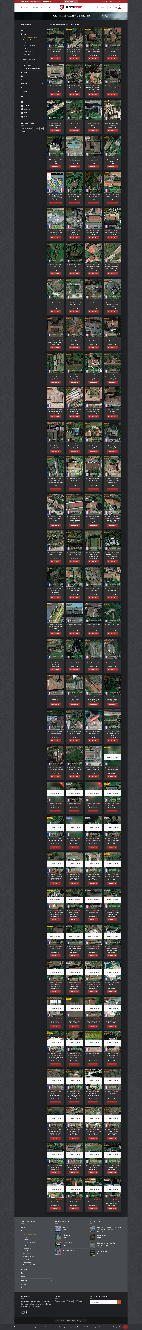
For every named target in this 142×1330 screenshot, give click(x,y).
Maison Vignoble (93, 160)
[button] (103, 7)
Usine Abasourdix (93, 699)
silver (25, 116)
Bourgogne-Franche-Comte (31, 40)
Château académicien (112, 769)
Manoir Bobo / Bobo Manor (112, 1056)
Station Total (112, 1093)
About (43, 7)
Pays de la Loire (27, 65)
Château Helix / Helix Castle (93, 877)
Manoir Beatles (74, 840)
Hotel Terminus (74, 627)
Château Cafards (74, 663)
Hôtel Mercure (93, 303)
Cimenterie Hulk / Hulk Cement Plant (112, 124)
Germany (24, 91)
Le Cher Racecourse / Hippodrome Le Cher (74, 303)
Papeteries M (74, 411)
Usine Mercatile (74, 699)
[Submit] (76, 1)
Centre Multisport (55, 733)
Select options (55, 203)
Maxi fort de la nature (74, 769)
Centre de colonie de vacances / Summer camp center (55, 482)
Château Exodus (55, 377)
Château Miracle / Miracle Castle (55, 985)
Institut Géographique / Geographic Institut (112, 267)
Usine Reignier (55, 1021)
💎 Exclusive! (35, 7)
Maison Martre (74, 590)
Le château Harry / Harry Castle (93, 124)
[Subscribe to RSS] (26, 1312)
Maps (23, 30)
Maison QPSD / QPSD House (55, 519)
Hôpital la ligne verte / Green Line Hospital (55, 124)
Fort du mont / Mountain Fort (55, 770)
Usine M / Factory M (93, 769)
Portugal (24, 72)
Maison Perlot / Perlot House (93, 267)
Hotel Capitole (55, 1167)
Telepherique (112, 446)
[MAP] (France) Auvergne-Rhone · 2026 (55, 197)
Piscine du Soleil (55, 1202)
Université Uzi (74, 232)
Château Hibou (55, 806)
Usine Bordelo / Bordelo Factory (112, 734)
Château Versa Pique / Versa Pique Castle (112, 913)
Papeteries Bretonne (55, 411)
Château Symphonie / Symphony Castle (74, 949)
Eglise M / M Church (93, 232)
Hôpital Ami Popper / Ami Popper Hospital (112, 1202)
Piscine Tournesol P (112, 1021)
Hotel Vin (93, 518)
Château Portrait (93, 1167)
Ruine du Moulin (112, 699)
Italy (22, 76)
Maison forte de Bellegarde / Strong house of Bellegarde (74, 1095)
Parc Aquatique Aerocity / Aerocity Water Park (93, 1132)
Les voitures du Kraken (112, 232)
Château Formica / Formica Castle (74, 985)
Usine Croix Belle (55, 446)
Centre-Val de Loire (29, 45)
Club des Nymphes (74, 160)
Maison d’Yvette (93, 912)
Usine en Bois (55, 699)
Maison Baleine (93, 627)
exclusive (27, 109)
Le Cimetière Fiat (74, 124)
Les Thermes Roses (55, 88)
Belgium (24, 83)
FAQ (107, 1)
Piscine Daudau (112, 627)
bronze (26, 102)
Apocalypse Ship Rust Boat (55, 627)
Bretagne (25, 43)
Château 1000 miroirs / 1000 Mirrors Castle (93, 88)
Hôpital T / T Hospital (112, 196)
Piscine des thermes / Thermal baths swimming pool (55, 1057)
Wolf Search (113, 1)
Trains (93, 1055)
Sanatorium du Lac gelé (112, 377)
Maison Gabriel (74, 806)
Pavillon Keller (93, 733)
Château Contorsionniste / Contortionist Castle (55, 913)
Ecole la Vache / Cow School (74, 1132)
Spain (23, 80)
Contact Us (112, 776)
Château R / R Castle (55, 554)
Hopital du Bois (74, 1202)
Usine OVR (93, 590)
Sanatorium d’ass (93, 1202)
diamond (26, 105)
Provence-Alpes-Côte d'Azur (31, 68)
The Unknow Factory (112, 663)
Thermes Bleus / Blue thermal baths (74, 1056)
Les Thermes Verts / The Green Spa (112, 161)
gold (25, 112)
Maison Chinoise (74, 196)
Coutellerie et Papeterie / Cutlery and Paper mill (112, 519)
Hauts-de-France (28, 51)
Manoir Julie (112, 341)
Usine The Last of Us (93, 663)
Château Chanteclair (112, 1167)
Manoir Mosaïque (93, 377)
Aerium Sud (74, 480)
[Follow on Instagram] (97, 7)
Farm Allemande (55, 267)
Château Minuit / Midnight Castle (93, 555)
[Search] (22, 7)
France (62, 16)
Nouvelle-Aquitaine (29, 59)
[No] (139, 1327)
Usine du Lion (93, 341)
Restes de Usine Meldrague (55, 663)
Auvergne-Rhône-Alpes (30, 37)
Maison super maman (93, 51)
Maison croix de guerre (112, 876)
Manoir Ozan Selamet (112, 88)
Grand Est (26, 48)
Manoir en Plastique (74, 446)
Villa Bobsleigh (93, 446)
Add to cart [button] (55, 58)
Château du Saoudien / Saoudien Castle (112, 841)
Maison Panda (74, 267)
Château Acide (55, 948)
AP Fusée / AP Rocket (74, 88)
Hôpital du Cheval (74, 733)
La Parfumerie (112, 51)
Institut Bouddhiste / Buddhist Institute (93, 1094)
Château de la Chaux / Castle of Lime (112, 481)
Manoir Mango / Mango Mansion (93, 841)
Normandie (26, 57)
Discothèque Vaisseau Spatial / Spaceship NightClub (112, 304)
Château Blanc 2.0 (74, 1021)
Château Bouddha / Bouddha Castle (74, 877)
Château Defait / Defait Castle (55, 161)
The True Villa (74, 377)
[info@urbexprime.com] (120, 1)
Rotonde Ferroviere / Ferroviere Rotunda (55, 1094)
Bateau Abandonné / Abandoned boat (55, 1132)
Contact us (51, 7)
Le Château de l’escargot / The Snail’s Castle (55, 877)
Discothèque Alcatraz (93, 1021)
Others (23, 87)
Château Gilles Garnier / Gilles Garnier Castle (93, 985)
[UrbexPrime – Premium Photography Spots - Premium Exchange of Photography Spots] (71, 7)
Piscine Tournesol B (93, 948)
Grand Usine (74, 341)
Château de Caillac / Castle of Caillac (112, 949)
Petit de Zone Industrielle (55, 591)
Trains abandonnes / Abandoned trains (74, 519)
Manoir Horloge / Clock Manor (74, 52)
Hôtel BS (112, 411)
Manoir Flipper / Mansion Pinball (74, 913)
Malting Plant (112, 590)
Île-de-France (27, 54)
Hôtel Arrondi (55, 303)
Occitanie (26, 62)
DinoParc (112, 985)
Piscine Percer (93, 480)
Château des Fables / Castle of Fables (112, 1132)
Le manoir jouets (93, 806)
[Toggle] (43, 34)
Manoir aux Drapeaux (55, 840)
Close (125, 1327)
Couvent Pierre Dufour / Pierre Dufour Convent (55, 341)
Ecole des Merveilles (74, 1167)
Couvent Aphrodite (93, 411)
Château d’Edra (55, 51)
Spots (102, 1)
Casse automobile (93, 196)
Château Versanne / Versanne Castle (112, 555)
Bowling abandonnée (55, 232)
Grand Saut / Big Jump (74, 554)
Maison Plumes (112, 806)
